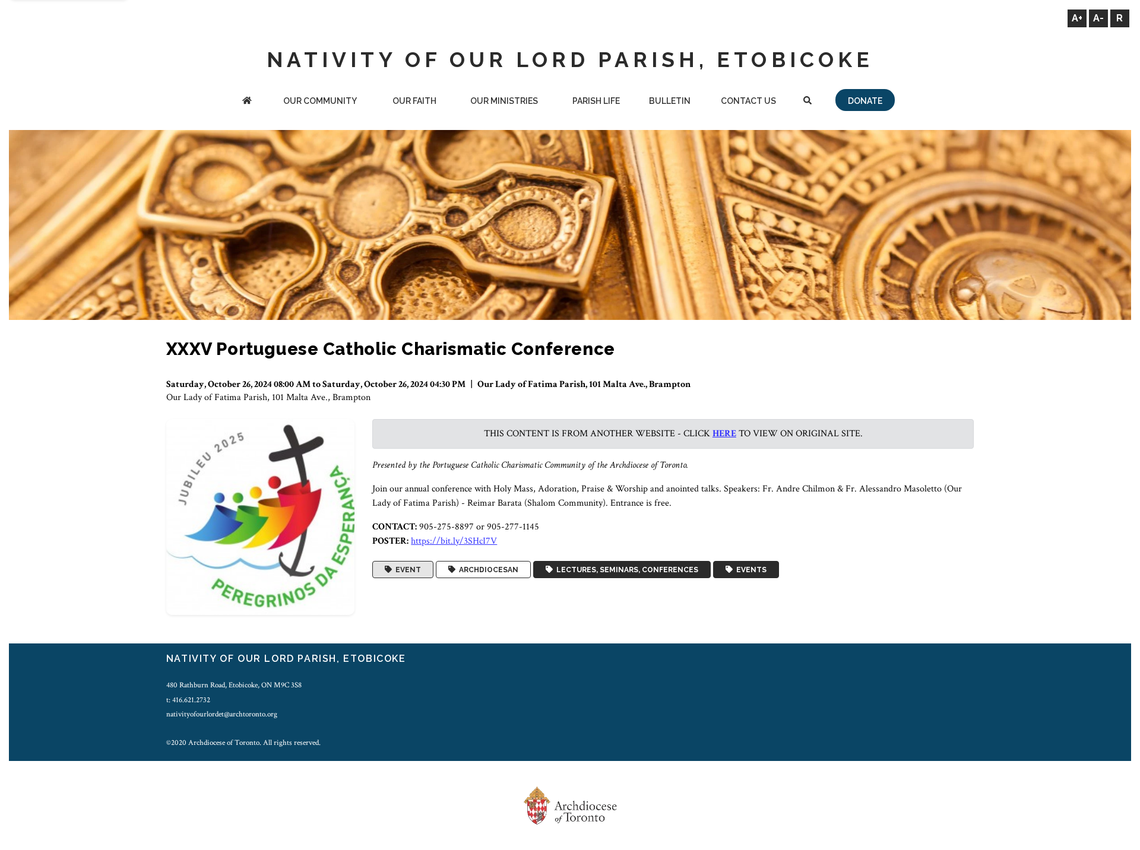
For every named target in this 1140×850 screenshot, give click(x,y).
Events (750, 570)
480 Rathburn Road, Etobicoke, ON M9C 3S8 (234, 685)
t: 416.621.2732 (188, 700)
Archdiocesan (486, 570)
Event (406, 570)
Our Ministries (504, 101)
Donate (865, 101)
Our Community (320, 101)
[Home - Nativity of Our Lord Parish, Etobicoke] (247, 102)
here (724, 433)
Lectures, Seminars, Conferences (625, 570)
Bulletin (670, 101)
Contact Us (748, 101)
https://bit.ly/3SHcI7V (454, 541)
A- (1098, 18)
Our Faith (414, 101)
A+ (1077, 18)
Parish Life (596, 101)
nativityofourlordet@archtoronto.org (221, 714)
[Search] (807, 102)
